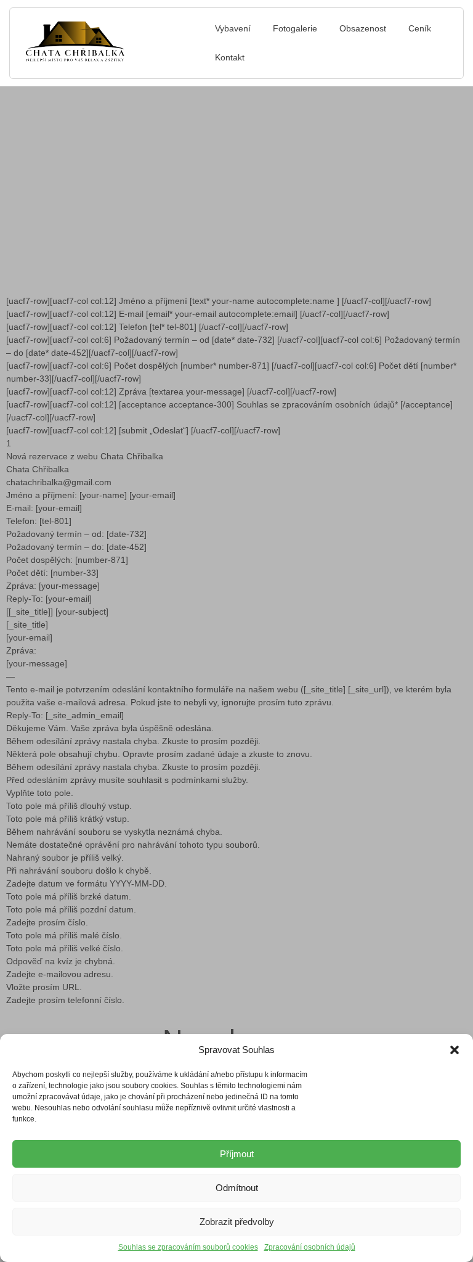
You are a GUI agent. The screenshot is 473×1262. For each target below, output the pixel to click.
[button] (454, 1050)
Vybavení (233, 28)
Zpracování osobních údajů (309, 1247)
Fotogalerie (295, 28)
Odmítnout (237, 1187)
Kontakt (230, 57)
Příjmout (237, 1154)
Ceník (419, 28)
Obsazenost (362, 28)
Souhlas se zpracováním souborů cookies (188, 1247)
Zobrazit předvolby (237, 1221)
